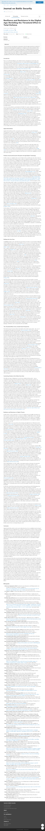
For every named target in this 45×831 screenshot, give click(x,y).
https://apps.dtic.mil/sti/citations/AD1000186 (16, 703)
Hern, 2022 (38, 93)
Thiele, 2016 (16, 97)
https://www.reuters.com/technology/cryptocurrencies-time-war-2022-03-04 (23, 786)
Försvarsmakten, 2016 (8, 305)
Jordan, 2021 (10, 271)
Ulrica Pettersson (11, 30)
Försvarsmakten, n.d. (19, 409)
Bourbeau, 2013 (10, 429)
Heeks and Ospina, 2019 (9, 440)
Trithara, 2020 (7, 206)
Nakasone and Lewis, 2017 (24, 97)
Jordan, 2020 (34, 198)
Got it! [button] (39, 2)
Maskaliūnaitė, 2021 (22, 113)
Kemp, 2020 (34, 132)
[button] (42, 825)
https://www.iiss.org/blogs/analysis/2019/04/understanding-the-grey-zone (22, 724)
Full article (15, 16)
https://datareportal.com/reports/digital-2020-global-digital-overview (21, 690)
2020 (40, 79)
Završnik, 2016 (20, 68)
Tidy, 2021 (33, 216)
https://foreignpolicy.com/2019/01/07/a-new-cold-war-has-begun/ (21, 686)
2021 (17, 142)
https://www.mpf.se (18, 722)
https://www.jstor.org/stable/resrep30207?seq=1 (29, 615)
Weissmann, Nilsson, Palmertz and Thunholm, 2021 (28, 63)
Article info (7, 16)
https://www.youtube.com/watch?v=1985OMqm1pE (29, 642)
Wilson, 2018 (22, 71)
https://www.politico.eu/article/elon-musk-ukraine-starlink (19, 710)
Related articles (24, 16)
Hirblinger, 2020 (9, 78)
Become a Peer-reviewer (7, 819)
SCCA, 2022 (28, 347)
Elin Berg (5, 30)
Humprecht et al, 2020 (29, 437)
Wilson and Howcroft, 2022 (32, 287)
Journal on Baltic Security (18, 8)
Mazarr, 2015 (12, 309)
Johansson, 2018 (26, 68)
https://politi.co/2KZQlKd (11, 706)
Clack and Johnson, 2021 (21, 438)
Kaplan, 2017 (13, 249)
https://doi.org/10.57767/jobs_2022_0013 (11, 32)
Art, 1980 (19, 230)
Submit (5, 816)
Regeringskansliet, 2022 (30, 171)
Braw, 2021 (17, 302)
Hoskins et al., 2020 (30, 79)
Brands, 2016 (18, 309)
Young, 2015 (6, 277)
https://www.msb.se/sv (24, 735)
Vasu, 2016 (11, 424)
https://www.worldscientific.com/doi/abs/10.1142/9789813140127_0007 (21, 769)
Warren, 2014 (6, 74)
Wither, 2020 (30, 111)
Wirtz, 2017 (21, 244)
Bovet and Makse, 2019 (12, 203)
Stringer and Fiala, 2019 (25, 456)
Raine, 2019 (12, 314)
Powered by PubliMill (20, 829)
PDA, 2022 (24, 348)
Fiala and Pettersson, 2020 (18, 109)
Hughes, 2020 (7, 291)
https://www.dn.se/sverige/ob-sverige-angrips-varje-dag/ (19, 626)
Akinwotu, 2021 (28, 193)
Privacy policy (26, 829)
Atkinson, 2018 (33, 97)
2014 (36, 260)
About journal (6, 812)
